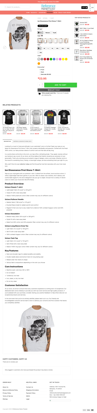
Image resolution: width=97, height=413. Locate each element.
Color (39, 55)
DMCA (28, 396)
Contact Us (29, 387)
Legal (27, 399)
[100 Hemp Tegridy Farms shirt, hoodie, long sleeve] (23, 117)
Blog (55, 12)
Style (40, 36)
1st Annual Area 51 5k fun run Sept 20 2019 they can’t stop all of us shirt (8, 130)
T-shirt (52, 18)
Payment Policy (30, 393)
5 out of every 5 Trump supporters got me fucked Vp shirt (36, 129)
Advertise (42, 12)
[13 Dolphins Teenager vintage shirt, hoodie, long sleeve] (50, 117)
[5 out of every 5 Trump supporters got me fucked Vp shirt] (36, 117)
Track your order (64, 12)
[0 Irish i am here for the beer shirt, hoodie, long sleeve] (64, 117)
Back (42, 72)
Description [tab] (7, 141)
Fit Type (40, 29)
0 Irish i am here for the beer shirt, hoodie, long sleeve (64, 129)
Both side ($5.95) (46, 74)
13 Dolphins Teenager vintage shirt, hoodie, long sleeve (50, 129)
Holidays (34, 12)
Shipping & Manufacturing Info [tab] (22, 141)
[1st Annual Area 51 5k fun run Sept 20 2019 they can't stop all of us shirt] (9, 117)
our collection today (23, 164)
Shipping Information (32, 390)
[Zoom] (4, 47)
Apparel (45, 18)
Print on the (41, 67)
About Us (5, 387)
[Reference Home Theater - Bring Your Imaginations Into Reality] (48, 7)
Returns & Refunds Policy (10, 390)
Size (39, 44)
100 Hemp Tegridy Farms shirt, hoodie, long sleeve (21, 129)
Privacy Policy (7, 393)
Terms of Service (8, 396)
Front (42, 69)
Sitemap (5, 399)
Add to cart (60, 85)
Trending (50, 12)
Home (28, 12)
